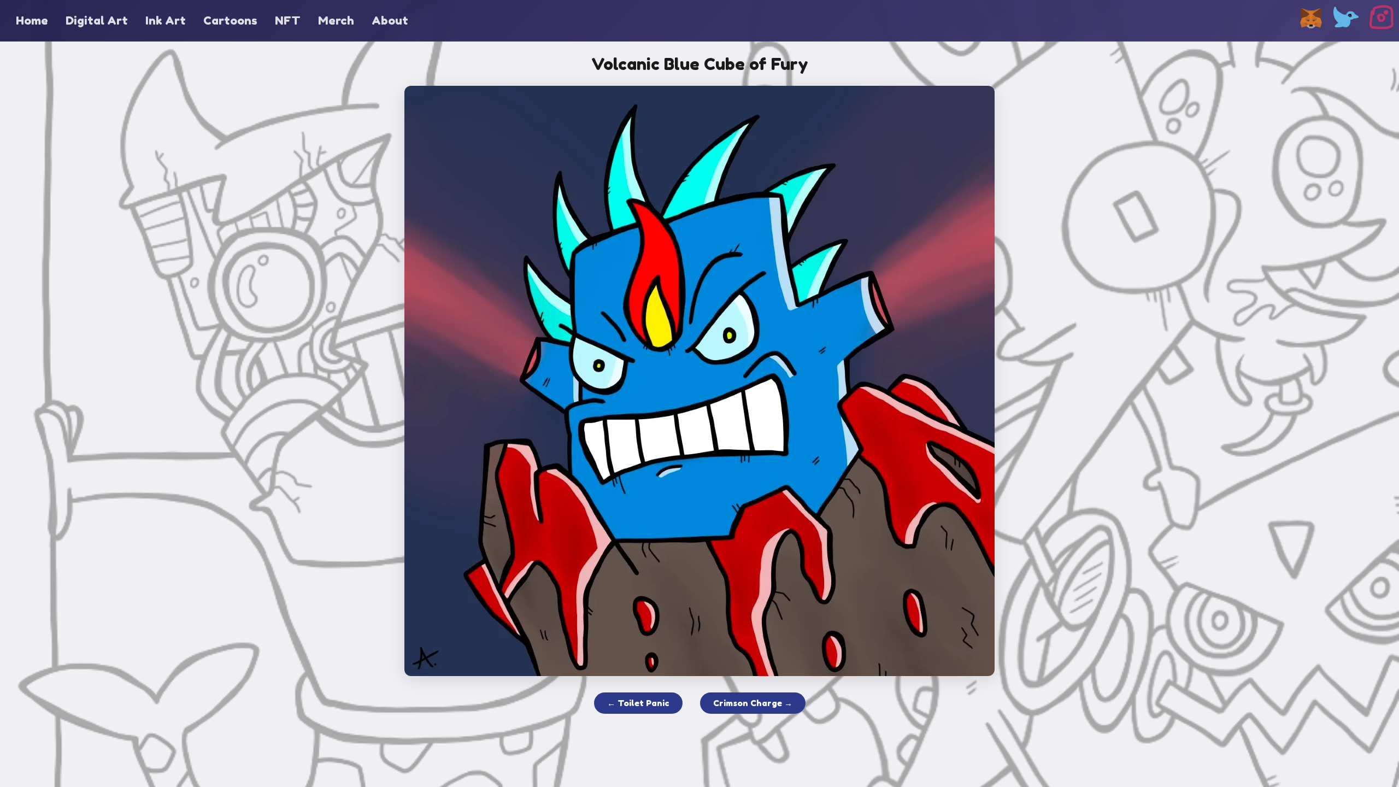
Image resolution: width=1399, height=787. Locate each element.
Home (32, 20)
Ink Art (165, 20)
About (390, 20)
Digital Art (97, 20)
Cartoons (230, 20)
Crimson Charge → (752, 703)
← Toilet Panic (638, 703)
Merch (336, 20)
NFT (288, 20)
